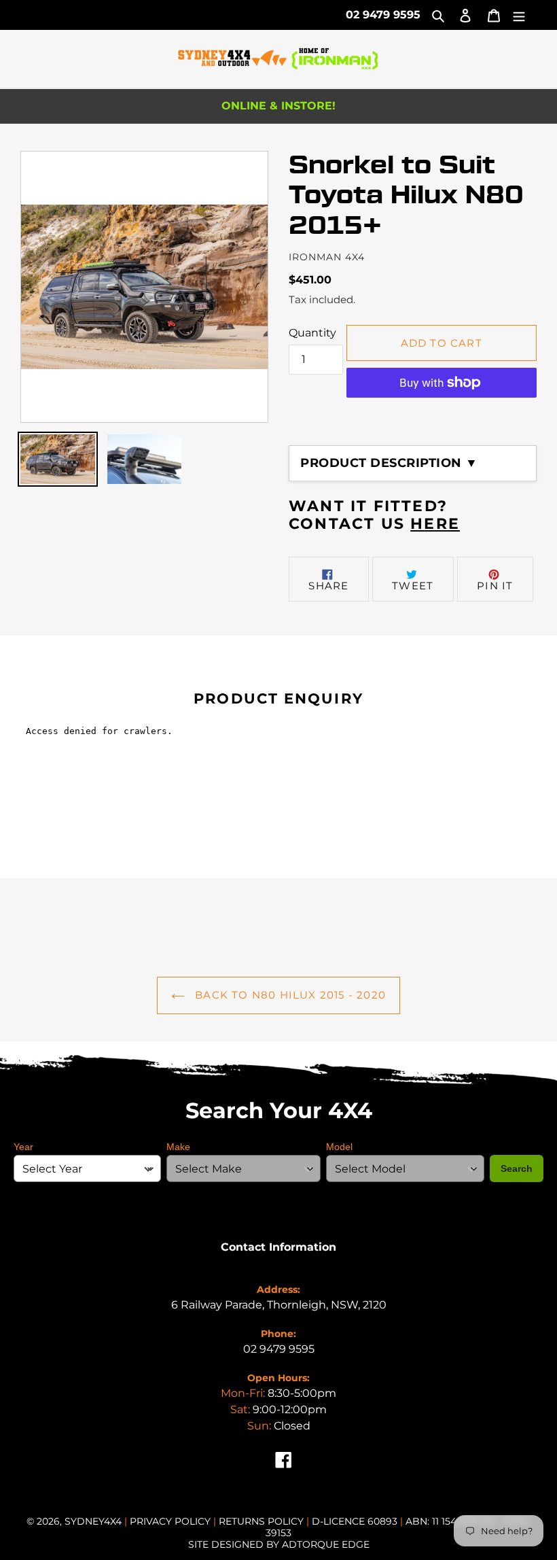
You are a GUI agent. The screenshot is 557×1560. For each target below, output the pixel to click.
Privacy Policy (171, 1521)
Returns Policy (262, 1521)
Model (339, 1146)
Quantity (312, 332)
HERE (435, 524)
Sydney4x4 (93, 1521)
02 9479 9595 (383, 14)
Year (23, 1146)
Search (517, 1168)
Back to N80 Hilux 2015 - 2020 (289, 994)
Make (178, 1146)
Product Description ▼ (389, 462)
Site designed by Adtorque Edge (279, 1544)
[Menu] (519, 15)
